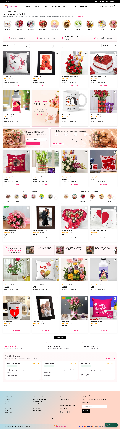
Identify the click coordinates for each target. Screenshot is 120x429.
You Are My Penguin (68, 115)
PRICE (66, 46)
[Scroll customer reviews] (114, 250)
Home (4, 11)
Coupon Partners (55, 418)
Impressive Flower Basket (70, 76)
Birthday (73, 6)
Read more (80, 17)
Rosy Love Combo (96, 321)
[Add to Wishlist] (28, 53)
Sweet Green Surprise (39, 175)
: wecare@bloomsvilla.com (68, 404)
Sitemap (84, 418)
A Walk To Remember (10, 230)
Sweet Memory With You (40, 230)
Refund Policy (37, 408)
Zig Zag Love (37, 76)
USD (6, 1)
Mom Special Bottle (97, 283)
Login (95, 1)
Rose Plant (7, 283)
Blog (31, 418)
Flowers (36, 6)
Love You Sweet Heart (10, 175)
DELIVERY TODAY (20, 46)
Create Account (103, 1)
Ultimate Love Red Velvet (99, 76)
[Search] (110, 6)
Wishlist (112, 1)
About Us (37, 418)
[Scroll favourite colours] (113, 197)
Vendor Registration (74, 418)
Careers (64, 418)
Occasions (8, 412)
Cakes (7, 401)
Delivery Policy (37, 406)
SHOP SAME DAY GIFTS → (33, 143)
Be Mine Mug (8, 321)
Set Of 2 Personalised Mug (99, 230)
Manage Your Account (39, 399)
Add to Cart (16, 85)
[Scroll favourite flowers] (55, 197)
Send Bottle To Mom (10, 115)
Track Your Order (38, 401)
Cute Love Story (38, 321)
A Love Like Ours (67, 230)
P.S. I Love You (66, 321)
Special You (7, 76)
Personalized (55, 6)
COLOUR (57, 46)
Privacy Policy (37, 410)
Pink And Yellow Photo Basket (71, 283)
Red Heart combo (96, 175)
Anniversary (84, 6)
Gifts (65, 6)
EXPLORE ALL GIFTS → (58, 143)
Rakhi (28, 6)
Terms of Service (38, 404)
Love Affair (36, 283)
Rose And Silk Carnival (98, 115)
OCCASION (46, 46)
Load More (60, 338)
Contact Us (45, 418)
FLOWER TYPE (34, 46)
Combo (45, 6)
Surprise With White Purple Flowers (73, 175)
